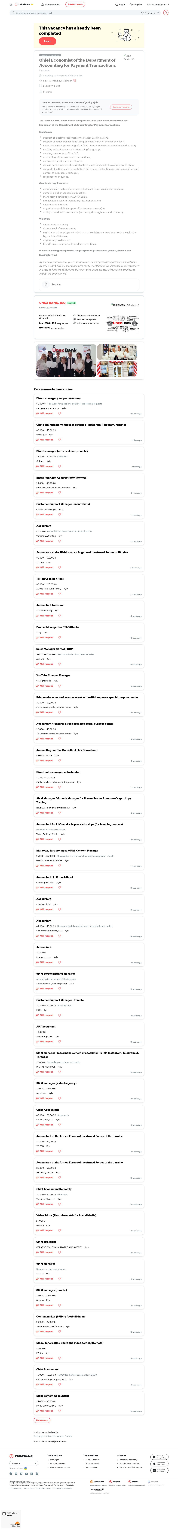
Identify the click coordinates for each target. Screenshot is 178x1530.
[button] (159, 1457)
